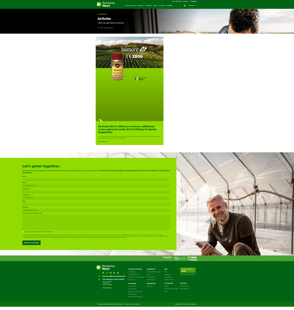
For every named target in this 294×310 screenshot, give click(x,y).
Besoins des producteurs (135, 296)
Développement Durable (154, 272)
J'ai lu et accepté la (38, 231)
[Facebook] (177, 1)
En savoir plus (102, 141)
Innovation (151, 283)
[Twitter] (179, 1)
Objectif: (25, 207)
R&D (165, 269)
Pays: (24, 201)
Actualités (102, 14)
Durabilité (151, 269)
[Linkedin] (173, 1)
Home (101, 27)
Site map (126, 304)
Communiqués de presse (171, 288)
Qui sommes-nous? (133, 274)
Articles (166, 286)
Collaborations (168, 277)
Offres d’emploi (184, 288)
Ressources (167, 274)
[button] (185, 6)
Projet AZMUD (151, 279)
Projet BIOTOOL (151, 277)
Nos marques (132, 272)
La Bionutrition (132, 286)
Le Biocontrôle (132, 289)
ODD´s (149, 274)
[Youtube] (181, 1)
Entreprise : (26, 188)
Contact (183, 283)
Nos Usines (131, 279)
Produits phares (132, 294)
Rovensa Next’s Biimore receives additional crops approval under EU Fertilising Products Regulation (127, 129)
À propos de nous (135, 269)
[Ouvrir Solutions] (144, 5)
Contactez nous (184, 286)
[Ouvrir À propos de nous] (136, 5)
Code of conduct (135, 304)
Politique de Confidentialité (44, 231)
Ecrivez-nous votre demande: (32, 213)
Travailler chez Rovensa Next (136, 277)
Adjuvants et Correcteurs (135, 291)
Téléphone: (26, 195)
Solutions (132, 283)
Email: (24, 182)
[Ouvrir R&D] (157, 5)
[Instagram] (175, 1)
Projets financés (168, 279)
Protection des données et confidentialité (110, 304)
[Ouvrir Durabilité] (152, 5)
